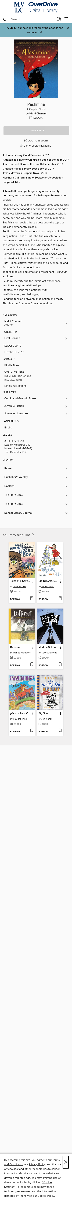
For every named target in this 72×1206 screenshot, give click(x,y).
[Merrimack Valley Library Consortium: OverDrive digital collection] (36, 7)
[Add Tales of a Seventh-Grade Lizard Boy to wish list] (32, 598)
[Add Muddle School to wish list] (60, 664)
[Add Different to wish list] (32, 664)
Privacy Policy (37, 1164)
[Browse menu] (66, 19)
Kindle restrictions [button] (15, 386)
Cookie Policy (46, 1196)
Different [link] (15, 647)
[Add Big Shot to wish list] (60, 730)
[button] (36, 130)
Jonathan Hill (19, 586)
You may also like (17, 535)
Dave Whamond (49, 652)
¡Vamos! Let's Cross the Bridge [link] (20, 713)
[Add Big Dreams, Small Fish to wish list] (60, 598)
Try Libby (10, 28)
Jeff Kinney (46, 719)
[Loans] (59, 19)
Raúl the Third (20, 719)
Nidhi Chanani (37, 113)
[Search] (5, 19)
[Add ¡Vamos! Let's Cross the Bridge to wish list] (32, 730)
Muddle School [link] (47, 647)
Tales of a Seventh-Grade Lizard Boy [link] (20, 581)
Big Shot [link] (43, 713)
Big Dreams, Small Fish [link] (48, 581)
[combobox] (28, 19)
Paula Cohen (47, 586)
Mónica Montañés (22, 652)
